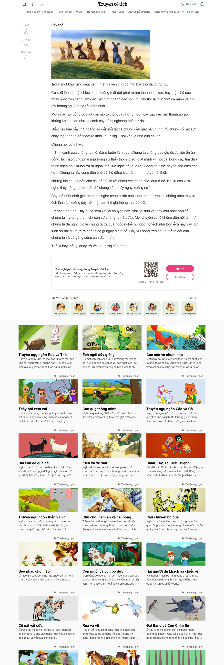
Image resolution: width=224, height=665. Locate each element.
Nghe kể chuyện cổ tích (167, 11)
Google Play (180, 277)
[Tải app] (41, 4)
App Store (180, 268)
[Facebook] (33, 4)
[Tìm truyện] (202, 4)
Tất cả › (193, 298)
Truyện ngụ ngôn (96, 11)
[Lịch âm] (24, 4)
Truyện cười (117, 11)
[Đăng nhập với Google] (182, 4)
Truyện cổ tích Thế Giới (69, 11)
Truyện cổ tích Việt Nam (39, 11)
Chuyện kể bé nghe (138, 11)
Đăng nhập (191, 4)
